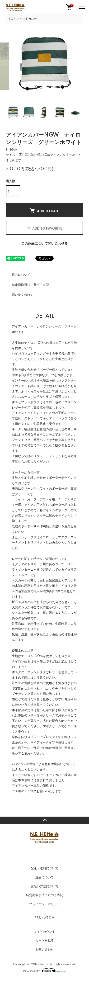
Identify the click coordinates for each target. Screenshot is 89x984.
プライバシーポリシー (44, 904)
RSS (37, 918)
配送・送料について (44, 868)
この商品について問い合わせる (44, 244)
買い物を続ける (22, 295)
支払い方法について (44, 886)
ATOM (49, 918)
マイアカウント (44, 931)
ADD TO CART (48, 210)
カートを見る (44, 940)
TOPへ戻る (44, 820)
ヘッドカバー (28, 18)
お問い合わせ (44, 949)
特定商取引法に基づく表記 (30, 285)
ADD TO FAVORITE (47, 228)
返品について (21, 274)
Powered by (31, 971)
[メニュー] (82, 7)
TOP (11, 18)
